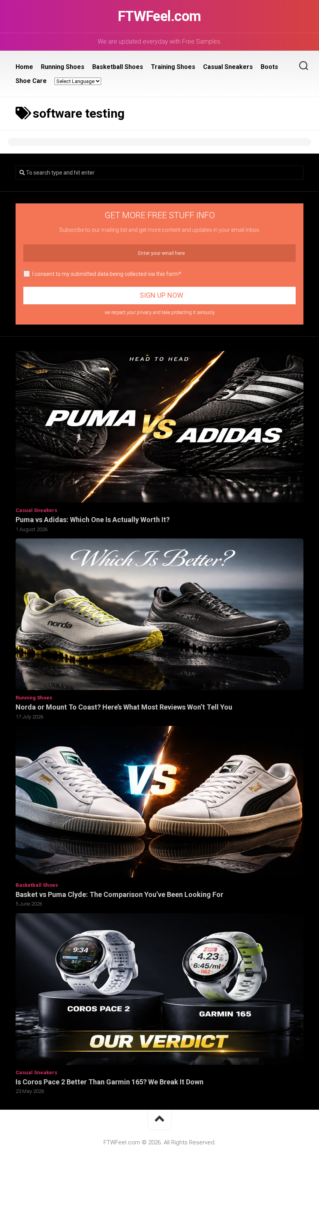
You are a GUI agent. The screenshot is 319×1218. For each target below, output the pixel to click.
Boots (269, 67)
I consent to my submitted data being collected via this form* (106, 274)
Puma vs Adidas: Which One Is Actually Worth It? (93, 519)
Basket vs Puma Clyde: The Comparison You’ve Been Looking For (119, 894)
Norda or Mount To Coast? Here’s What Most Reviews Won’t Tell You (124, 707)
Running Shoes (62, 67)
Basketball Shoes (117, 67)
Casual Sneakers (228, 67)
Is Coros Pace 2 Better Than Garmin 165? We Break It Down (109, 1082)
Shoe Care (31, 81)
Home (24, 67)
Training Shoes (173, 67)
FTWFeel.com (159, 16)
